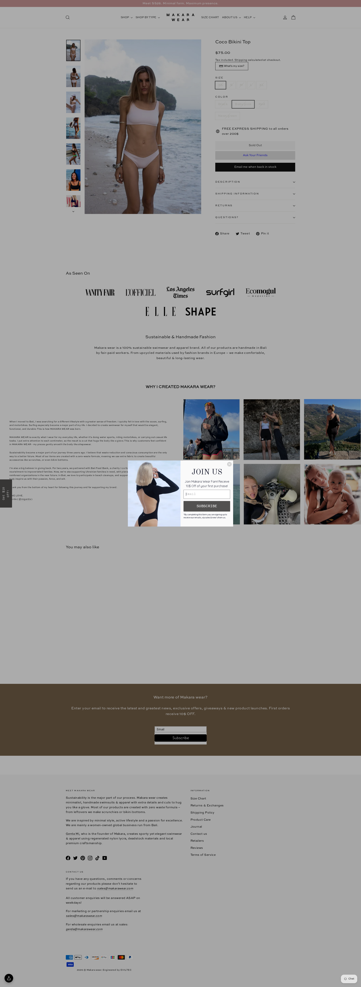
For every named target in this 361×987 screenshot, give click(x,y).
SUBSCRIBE (207, 506)
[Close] (229, 464)
